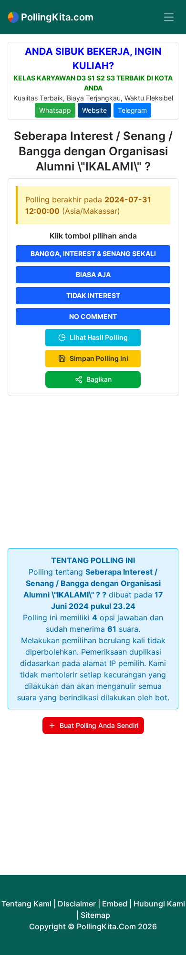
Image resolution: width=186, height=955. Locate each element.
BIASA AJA (93, 274)
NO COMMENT (93, 316)
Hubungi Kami (159, 903)
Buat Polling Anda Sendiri (99, 725)
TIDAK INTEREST (93, 295)
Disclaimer (77, 903)
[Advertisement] (93, 470)
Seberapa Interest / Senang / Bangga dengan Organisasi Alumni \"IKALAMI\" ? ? (92, 583)
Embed (114, 903)
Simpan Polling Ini (99, 358)
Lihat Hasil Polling (99, 337)
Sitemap (95, 915)
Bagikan (99, 379)
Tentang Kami (26, 903)
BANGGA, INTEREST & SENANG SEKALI (93, 253)
